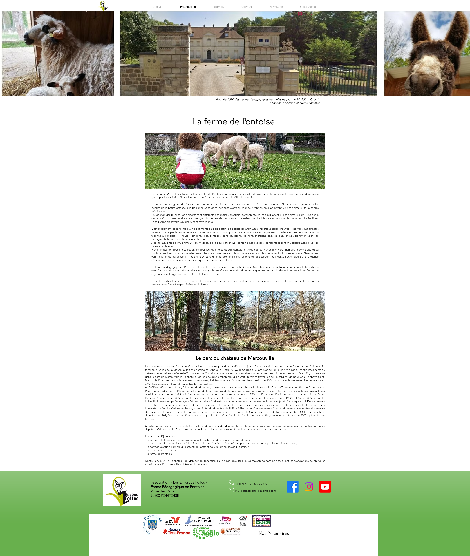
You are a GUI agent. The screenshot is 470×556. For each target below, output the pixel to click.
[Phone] (231, 482)
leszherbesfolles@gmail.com (259, 490)
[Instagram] (309, 487)
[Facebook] (293, 487)
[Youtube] (325, 487)
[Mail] (231, 489)
